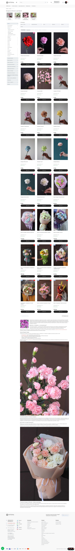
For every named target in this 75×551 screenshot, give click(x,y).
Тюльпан (42, 537)
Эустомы (9, 55)
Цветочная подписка (11, 68)
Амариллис (43, 526)
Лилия (42, 532)
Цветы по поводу (10, 70)
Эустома (42, 544)
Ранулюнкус (43, 535)
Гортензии (9, 40)
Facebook (20, 527)
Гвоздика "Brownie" (40, 126)
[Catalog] (16, 2)
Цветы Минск (43, 521)
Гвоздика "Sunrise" (57, 126)
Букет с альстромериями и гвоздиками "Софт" (27, 268)
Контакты (28, 525)
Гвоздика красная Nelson (25, 55)
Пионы (9, 44)
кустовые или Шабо (25, 335)
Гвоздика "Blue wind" (24, 161)
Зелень (9, 84)
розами (57, 329)
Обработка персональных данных (32, 521)
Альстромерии (10, 25)
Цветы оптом (29, 527)
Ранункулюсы (10, 47)
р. (68, 2)
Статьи (28, 526)
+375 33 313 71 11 (56, 2)
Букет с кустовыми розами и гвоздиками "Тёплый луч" (44, 268)
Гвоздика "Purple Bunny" (25, 126)
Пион (42, 534)
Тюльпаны (9, 50)
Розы (8, 48)
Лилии (9, 43)
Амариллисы (10, 26)
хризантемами (64, 329)
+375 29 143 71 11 (56, 1)
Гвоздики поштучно (11, 29)
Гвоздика (42, 529)
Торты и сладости (10, 82)
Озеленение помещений (31, 528)
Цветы (9, 23)
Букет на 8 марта (44, 524)
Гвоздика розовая (40, 55)
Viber (19, 522)
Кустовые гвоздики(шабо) (10, 33)
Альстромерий (43, 525)
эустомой (59, 329)
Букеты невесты (44, 527)
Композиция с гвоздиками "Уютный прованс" (27, 303)
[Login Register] (63, 2)
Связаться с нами (58, 524)
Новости (28, 524)
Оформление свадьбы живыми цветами (13, 75)
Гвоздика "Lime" (40, 161)
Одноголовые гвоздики (11, 34)
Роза (42, 536)
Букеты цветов (10, 60)
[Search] (45, 2)
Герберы (9, 37)
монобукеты (30, 339)
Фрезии (9, 51)
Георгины (9, 36)
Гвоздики (9, 28)
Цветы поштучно (10, 62)
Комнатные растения (11, 64)
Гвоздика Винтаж (56, 161)
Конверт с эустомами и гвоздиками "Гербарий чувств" (60, 268)
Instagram (20, 529)
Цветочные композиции (11, 66)
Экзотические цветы (11, 54)
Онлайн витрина (10, 58)
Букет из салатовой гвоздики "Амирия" (44, 232)
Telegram (20, 520)
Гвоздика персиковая (57, 55)
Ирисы (9, 41)
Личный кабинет (58, 521)
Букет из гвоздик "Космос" (58, 232)
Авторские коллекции (11, 72)
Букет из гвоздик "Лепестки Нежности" (27, 232)
